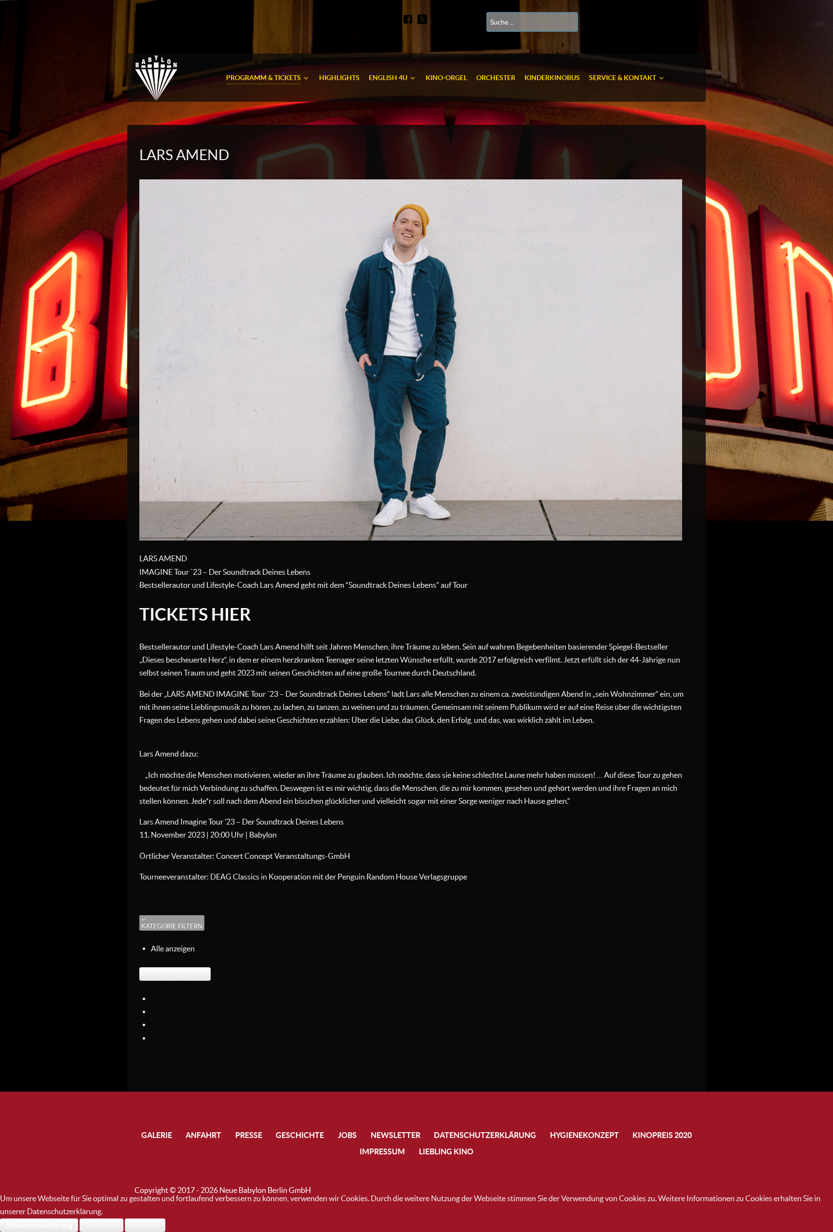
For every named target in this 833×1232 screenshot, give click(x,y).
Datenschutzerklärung (39, 1225)
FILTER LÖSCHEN (177, 974)
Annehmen (101, 1225)
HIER (231, 614)
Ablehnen (145, 1225)
